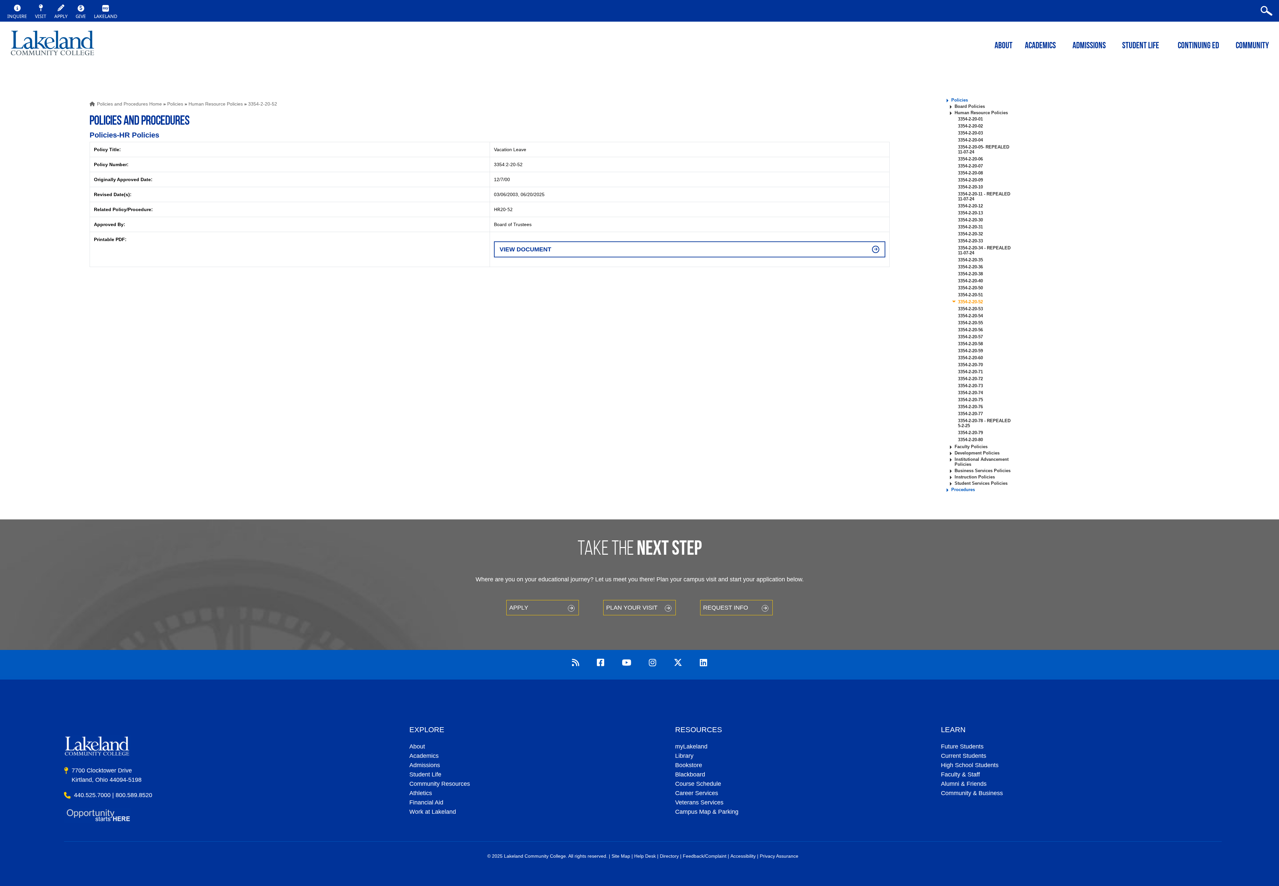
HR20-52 (503, 209)
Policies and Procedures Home (129, 104)
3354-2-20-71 (970, 371)
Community (1252, 46)
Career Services (696, 793)
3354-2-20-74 (970, 392)
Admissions (1089, 46)
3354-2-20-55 (970, 322)
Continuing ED (1198, 46)
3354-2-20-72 (970, 378)
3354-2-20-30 (970, 219)
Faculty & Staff (960, 774)
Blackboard (690, 774)
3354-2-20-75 (970, 399)
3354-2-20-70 (970, 364)
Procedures (963, 489)
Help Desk (645, 856)
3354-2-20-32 (970, 233)
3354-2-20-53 (970, 308)
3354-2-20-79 (970, 432)
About (417, 746)
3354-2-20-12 (970, 205)
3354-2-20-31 (970, 226)
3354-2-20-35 (970, 259)
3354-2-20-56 (970, 329)
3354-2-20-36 (970, 266)
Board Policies (970, 106)
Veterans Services (699, 802)
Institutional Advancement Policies (982, 462)
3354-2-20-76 (970, 406)
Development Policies (977, 452)
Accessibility (743, 856)
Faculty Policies (971, 446)
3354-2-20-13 (970, 212)
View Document (525, 249)
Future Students (962, 746)
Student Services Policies (981, 483)
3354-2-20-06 (970, 158)
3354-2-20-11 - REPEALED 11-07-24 (984, 196)
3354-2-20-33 (970, 240)
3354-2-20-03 (970, 133)
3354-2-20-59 (970, 350)
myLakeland (52, 45)
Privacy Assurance (779, 856)
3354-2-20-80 (970, 439)
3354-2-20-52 (262, 104)
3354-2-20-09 (970, 179)
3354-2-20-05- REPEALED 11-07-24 (983, 149)
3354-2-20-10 (970, 186)
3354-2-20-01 (970, 119)
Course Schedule (698, 783)
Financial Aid (426, 802)
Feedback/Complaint (704, 856)
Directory (669, 856)
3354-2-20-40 (970, 280)
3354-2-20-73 (970, 385)
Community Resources (439, 783)
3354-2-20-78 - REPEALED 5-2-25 (984, 423)
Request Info (725, 607)
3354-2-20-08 (970, 172)
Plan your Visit (631, 607)
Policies (175, 104)
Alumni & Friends (964, 783)
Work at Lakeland (432, 811)
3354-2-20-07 (970, 165)
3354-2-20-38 (970, 273)
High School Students (970, 765)
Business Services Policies (983, 470)
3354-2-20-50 (970, 287)
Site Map (621, 856)
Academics (424, 755)
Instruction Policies (975, 476)
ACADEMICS (1040, 46)
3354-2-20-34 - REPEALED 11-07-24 (984, 250)
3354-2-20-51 (970, 294)
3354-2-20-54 (970, 315)
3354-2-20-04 (970, 140)
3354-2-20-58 (970, 343)
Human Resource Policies (216, 104)
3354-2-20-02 (970, 126)
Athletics (420, 793)
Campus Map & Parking (706, 811)
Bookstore (688, 765)
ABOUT (1004, 46)
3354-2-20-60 (970, 357)
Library (684, 755)
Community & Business (972, 793)
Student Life (1140, 46)
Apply (518, 607)
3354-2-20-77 (970, 413)
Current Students (963, 755)
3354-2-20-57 (970, 336)
